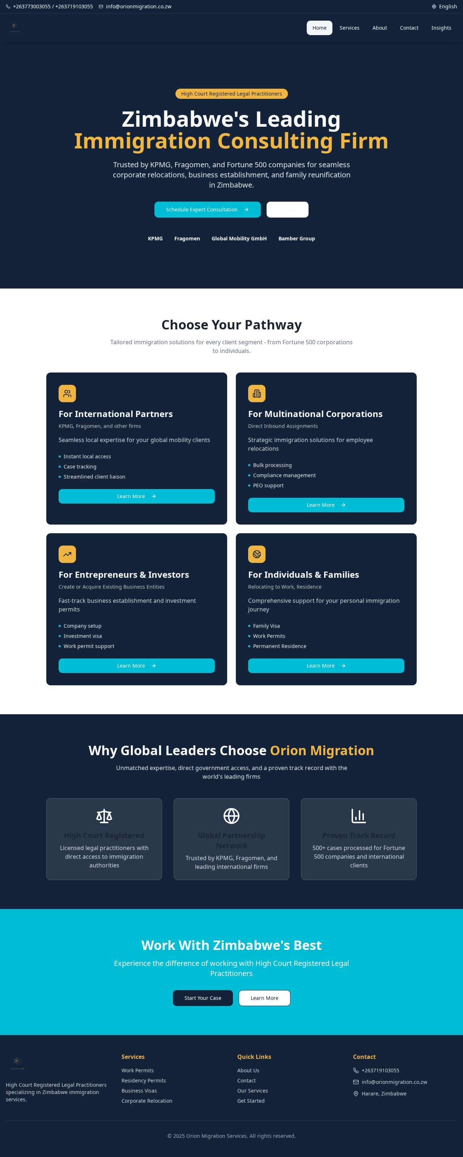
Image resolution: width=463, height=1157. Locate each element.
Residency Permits (144, 1080)
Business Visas (139, 1090)
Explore (288, 209)
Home (320, 27)
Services (350, 27)
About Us (248, 1070)
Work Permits (138, 1070)
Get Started (251, 1100)
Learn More (131, 496)
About (380, 27)
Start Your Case (202, 997)
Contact (409, 27)
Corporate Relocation (147, 1100)
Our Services (252, 1090)
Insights (441, 27)
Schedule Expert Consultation (202, 209)
